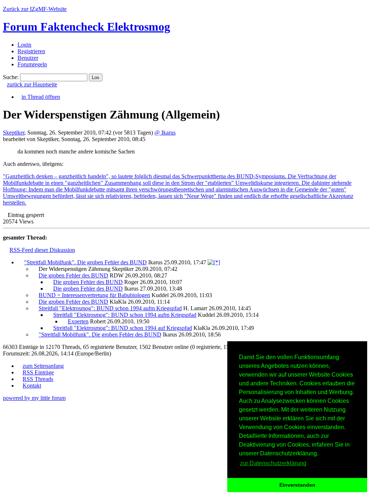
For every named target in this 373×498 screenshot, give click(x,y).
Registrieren (31, 51)
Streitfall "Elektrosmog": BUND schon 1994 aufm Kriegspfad (110, 308)
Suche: (11, 77)
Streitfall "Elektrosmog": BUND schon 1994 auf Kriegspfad (122, 328)
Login (24, 45)
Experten (78, 321)
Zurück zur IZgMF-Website (35, 9)
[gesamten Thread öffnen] (214, 262)
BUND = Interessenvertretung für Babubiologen (94, 295)
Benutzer (27, 58)
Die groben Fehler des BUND (73, 275)
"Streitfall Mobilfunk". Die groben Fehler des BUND (85, 262)
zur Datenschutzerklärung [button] (273, 463)
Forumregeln (32, 64)
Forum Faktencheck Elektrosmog (86, 26)
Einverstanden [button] (297, 485)
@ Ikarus (165, 132)
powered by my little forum (34, 398)
